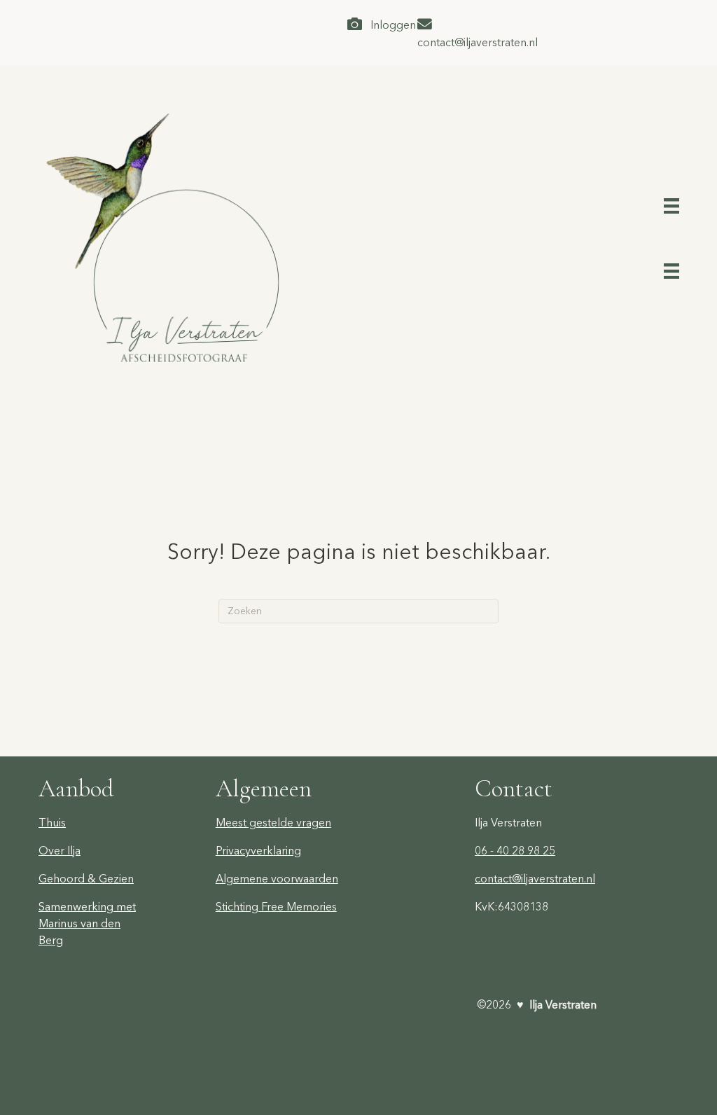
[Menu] (671, 204)
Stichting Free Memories (276, 906)
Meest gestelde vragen (273, 822)
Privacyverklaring (258, 850)
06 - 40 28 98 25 (515, 850)
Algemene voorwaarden (277, 878)
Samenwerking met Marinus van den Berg (87, 923)
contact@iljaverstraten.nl (535, 878)
